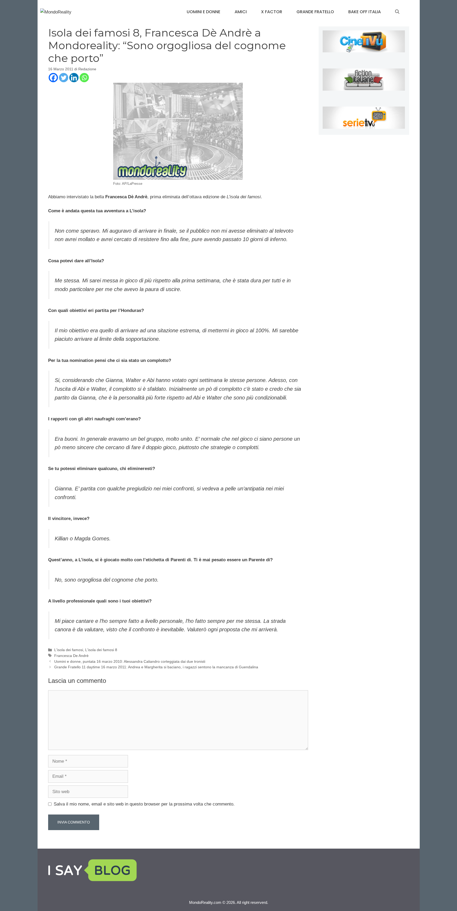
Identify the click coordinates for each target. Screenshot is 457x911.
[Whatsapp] (84, 77)
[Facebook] (53, 77)
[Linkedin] (74, 77)
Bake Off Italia (364, 12)
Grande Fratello (315, 12)
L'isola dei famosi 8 (101, 650)
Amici (241, 12)
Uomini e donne (203, 12)
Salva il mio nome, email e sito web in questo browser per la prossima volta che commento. (144, 804)
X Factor (271, 12)
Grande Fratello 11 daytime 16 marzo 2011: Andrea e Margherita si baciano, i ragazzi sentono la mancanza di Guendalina (156, 667)
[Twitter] (63, 77)
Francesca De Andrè (71, 656)
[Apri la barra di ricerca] (397, 12)
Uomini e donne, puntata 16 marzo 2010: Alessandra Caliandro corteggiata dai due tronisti (129, 661)
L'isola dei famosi (68, 650)
